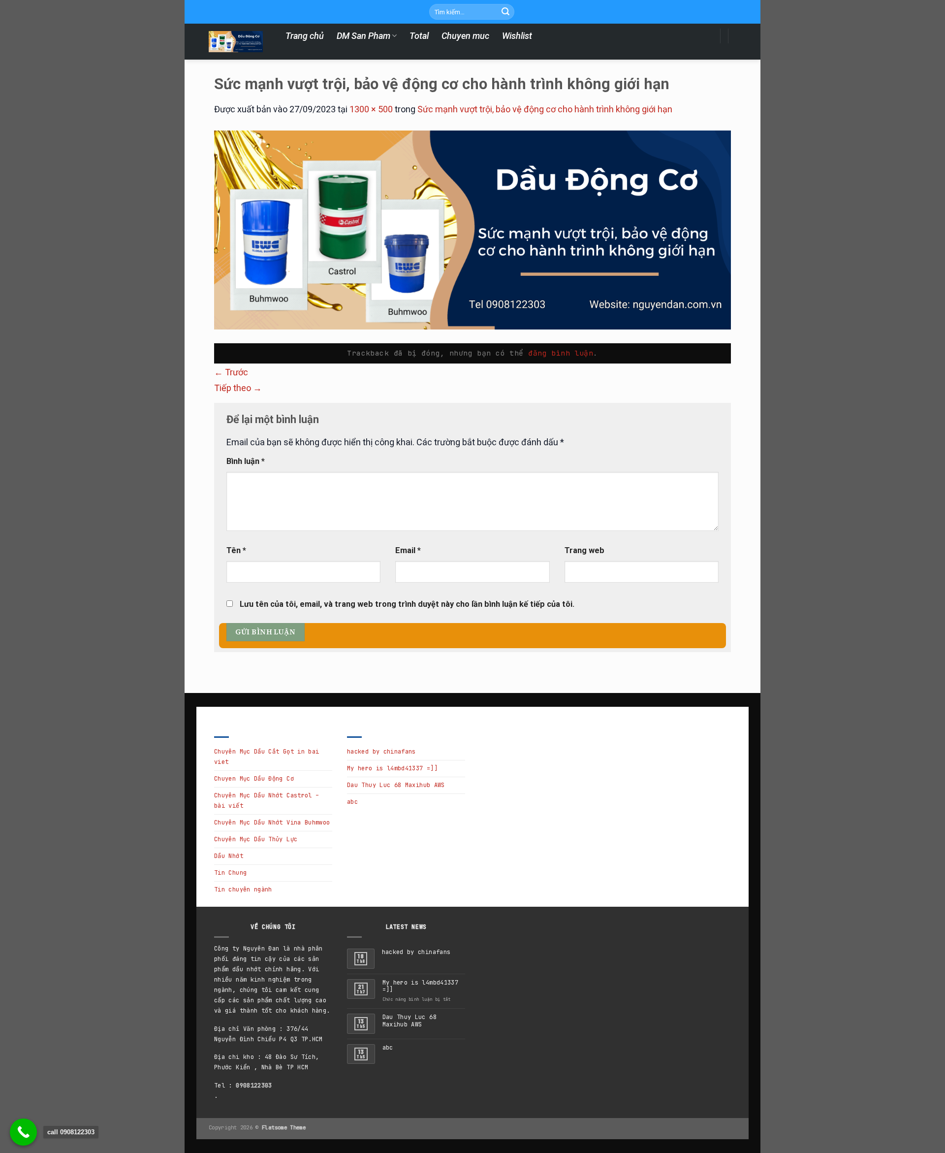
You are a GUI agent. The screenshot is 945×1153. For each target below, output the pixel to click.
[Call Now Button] (23, 1132)
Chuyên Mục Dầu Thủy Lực (255, 839)
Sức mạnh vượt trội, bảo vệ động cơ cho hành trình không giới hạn (544, 109)
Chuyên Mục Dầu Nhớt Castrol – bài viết (266, 800)
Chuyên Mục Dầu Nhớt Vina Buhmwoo (272, 822)
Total (419, 36)
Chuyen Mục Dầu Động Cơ (254, 779)
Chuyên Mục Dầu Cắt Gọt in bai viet (266, 757)
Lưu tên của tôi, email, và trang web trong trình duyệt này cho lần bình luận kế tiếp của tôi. (407, 604)
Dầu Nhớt (228, 856)
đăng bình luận (560, 353)
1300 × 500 (371, 109)
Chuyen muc (465, 36)
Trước (231, 372)
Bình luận (245, 461)
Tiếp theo (238, 388)
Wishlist (517, 36)
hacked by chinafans (381, 752)
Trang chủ (304, 36)
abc (352, 802)
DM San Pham (363, 36)
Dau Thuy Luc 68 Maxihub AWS (396, 785)
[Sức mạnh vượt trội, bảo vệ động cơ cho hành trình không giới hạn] (472, 230)
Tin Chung (230, 873)
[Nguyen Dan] (236, 41)
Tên (236, 550)
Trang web (584, 550)
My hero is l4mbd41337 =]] (392, 768)
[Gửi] (505, 11)
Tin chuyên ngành (243, 889)
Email (408, 550)
